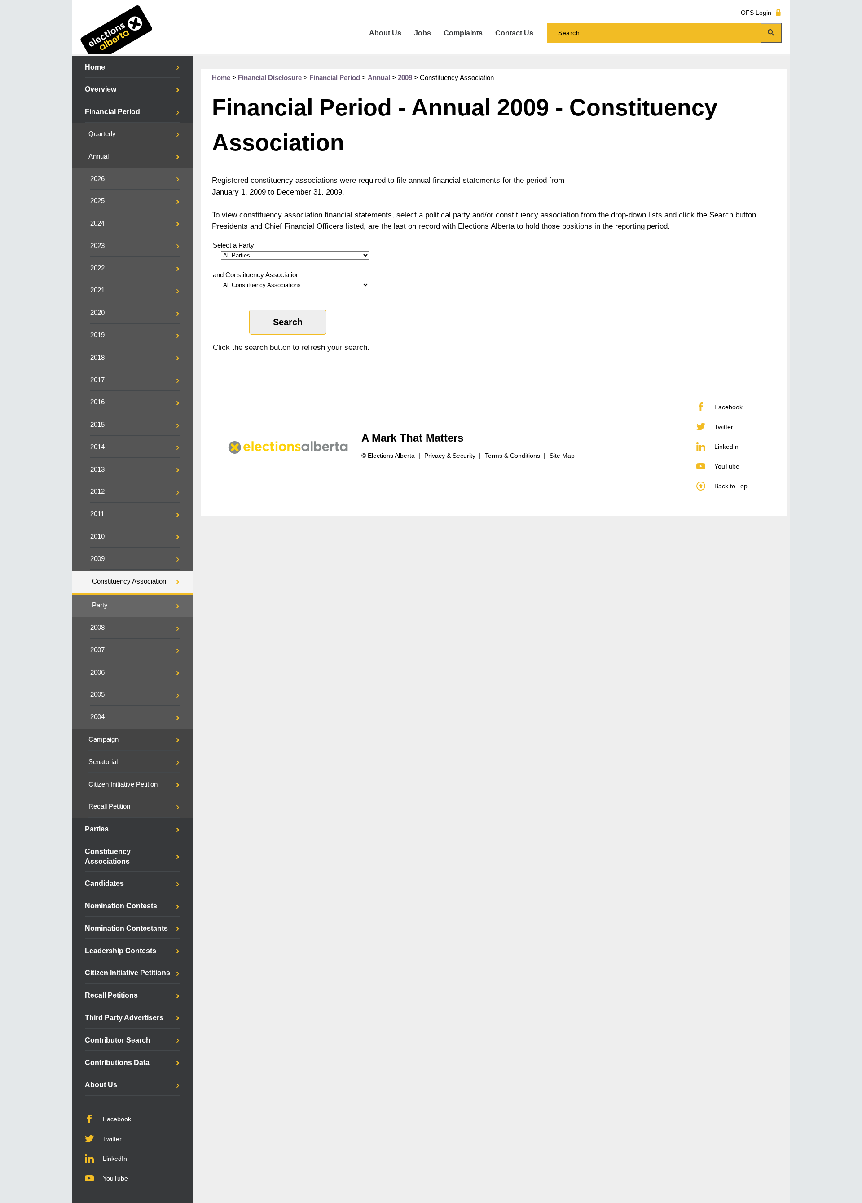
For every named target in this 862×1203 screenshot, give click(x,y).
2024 (97, 223)
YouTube (115, 1178)
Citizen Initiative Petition (123, 784)
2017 (97, 380)
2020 (97, 312)
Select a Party (233, 245)
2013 (97, 469)
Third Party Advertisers (124, 1018)
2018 (97, 357)
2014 (97, 447)
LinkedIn (115, 1158)
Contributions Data (117, 1062)
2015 (97, 424)
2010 (97, 536)
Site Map (562, 455)
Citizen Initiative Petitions (127, 973)
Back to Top (731, 486)
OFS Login (756, 12)
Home (95, 67)
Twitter (112, 1138)
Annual (98, 156)
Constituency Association (129, 581)
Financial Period (112, 111)
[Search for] (664, 33)
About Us (101, 1084)
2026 (97, 178)
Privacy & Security (449, 455)
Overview (100, 89)
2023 (97, 245)
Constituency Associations (108, 856)
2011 (97, 513)
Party (100, 605)
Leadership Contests (120, 951)
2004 (97, 717)
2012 (97, 491)
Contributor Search (117, 1040)
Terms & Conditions (512, 455)
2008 (97, 627)
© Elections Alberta (388, 455)
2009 (97, 558)
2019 (97, 335)
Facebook (117, 1119)
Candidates (104, 883)
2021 (97, 290)
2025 (97, 200)
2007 (97, 650)
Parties (97, 829)
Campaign (103, 739)
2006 (97, 672)
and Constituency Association (256, 275)
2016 (97, 402)
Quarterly (102, 133)
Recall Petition (109, 806)
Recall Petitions (111, 995)
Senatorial (103, 761)
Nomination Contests (121, 906)
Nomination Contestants (126, 928)
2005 (97, 694)
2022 (97, 268)
